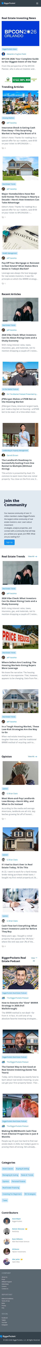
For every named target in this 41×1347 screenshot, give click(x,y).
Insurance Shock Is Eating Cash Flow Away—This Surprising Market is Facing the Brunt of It (19, 130)
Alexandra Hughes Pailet (16, 54)
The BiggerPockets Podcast (17, 998)
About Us (4, 1277)
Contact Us (5, 1289)
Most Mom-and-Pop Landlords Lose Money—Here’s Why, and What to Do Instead (18, 801)
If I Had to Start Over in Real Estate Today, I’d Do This (17, 866)
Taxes (5, 1200)
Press (3, 1279)
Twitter (4, 1320)
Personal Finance (18, 1181)
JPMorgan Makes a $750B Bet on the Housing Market (19, 400)
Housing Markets (8, 118)
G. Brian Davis (12, 793)
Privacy (4, 1305)
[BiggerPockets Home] (10, 3)
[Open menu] (37, 3)
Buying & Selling (22, 1169)
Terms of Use (6, 1301)
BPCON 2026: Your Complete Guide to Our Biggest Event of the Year (20, 60)
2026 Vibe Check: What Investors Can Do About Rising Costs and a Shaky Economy (19, 337)
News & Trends (27, 1175)
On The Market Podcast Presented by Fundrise (21, 394)
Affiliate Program (7, 1282)
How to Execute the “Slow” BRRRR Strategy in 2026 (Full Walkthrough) (20, 1005)
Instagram (5, 1325)
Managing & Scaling (10, 1175)
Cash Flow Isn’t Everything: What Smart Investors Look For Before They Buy (19, 928)
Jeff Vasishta (12, 123)
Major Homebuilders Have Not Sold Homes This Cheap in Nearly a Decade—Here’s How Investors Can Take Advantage (20, 198)
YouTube (4, 1322)
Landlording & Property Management (15, 450)
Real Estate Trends (9, 184)
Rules (3, 1303)
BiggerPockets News (10, 49)
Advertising (5, 1284)
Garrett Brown (12, 455)
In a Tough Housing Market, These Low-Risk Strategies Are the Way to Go (20, 729)
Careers (4, 1286)
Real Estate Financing (11, 1187)
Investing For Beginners (12, 1194)
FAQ (3, 1308)
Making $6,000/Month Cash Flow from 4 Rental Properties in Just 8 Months (20, 1134)
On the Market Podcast (10, 389)
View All (31, 556)
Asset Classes (8, 1169)
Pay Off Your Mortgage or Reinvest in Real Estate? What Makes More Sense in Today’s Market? (20, 265)
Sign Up (9, 542)
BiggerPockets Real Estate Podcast (14, 993)
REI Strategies (30, 1194)
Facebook (5, 1318)
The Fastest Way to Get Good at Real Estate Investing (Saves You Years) (19, 1069)
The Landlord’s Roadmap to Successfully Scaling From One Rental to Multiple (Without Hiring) (18, 464)
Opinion (5, 789)
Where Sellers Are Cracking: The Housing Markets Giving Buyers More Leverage (19, 665)
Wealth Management (10, 253)
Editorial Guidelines (7, 1299)
